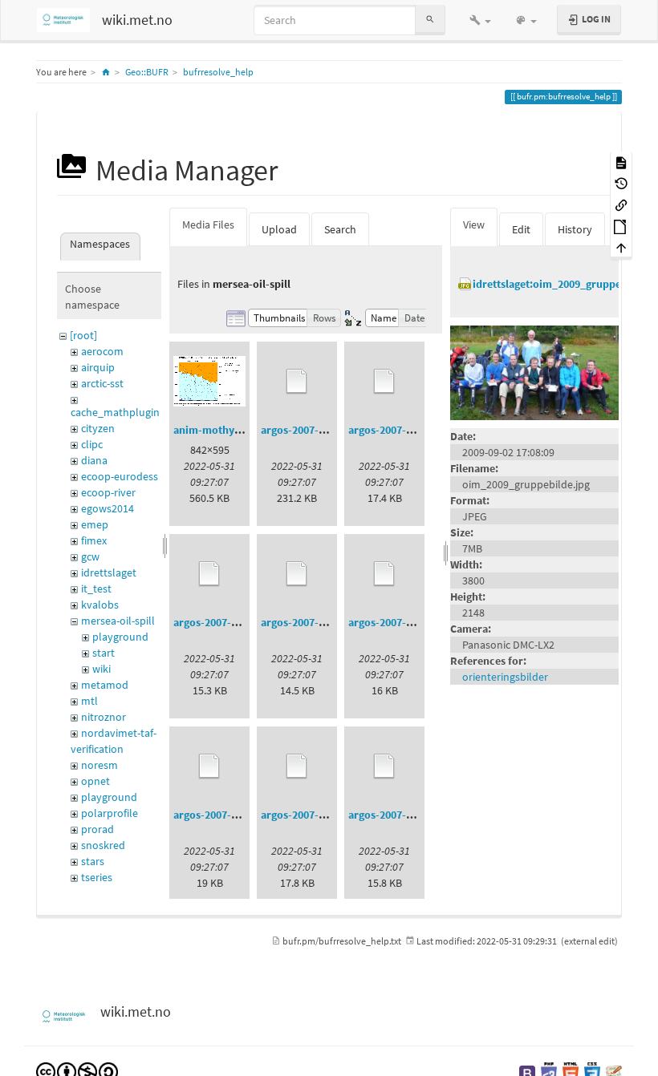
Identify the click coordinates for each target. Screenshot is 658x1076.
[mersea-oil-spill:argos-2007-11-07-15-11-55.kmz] (209, 766)
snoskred (103, 845)
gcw (90, 556)
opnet (95, 781)
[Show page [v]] (621, 162)
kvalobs (100, 604)
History (575, 229)
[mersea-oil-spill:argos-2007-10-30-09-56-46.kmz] (297, 574)
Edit (521, 229)
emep (94, 524)
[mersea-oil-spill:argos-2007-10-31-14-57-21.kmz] (384, 574)
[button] (480, 20)
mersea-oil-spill (118, 620)
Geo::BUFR (147, 72)
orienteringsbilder (505, 676)
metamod (104, 685)
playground (120, 636)
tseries (96, 877)
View (474, 224)
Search (340, 229)
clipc (92, 444)
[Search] (430, 19)
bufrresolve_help (218, 72)
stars (92, 861)
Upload (279, 229)
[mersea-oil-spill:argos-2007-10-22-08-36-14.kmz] (384, 382)
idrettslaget (108, 572)
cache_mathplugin (115, 412)
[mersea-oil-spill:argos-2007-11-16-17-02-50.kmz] (384, 766)
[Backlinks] (621, 204)
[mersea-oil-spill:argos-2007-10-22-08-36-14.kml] (297, 382)
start (103, 652)
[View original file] (534, 372)
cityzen (98, 428)
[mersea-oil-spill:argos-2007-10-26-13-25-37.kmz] (209, 574)
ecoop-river (108, 492)
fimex (94, 540)
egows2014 (107, 508)
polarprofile (109, 813)
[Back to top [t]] (621, 247)
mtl (89, 701)
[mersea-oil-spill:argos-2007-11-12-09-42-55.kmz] (297, 766)
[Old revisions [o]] (621, 183)
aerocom (102, 351)
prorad (97, 829)
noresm (99, 765)
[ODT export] (621, 226)
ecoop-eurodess (119, 476)
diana (94, 460)
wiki (101, 668)
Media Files (208, 224)
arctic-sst (102, 383)
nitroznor (103, 717)
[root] (83, 335)
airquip (98, 367)
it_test (96, 588)
